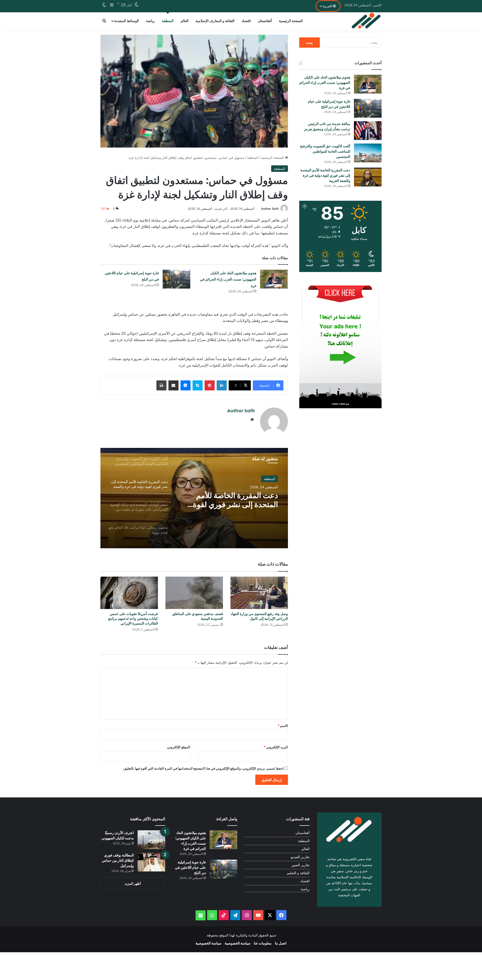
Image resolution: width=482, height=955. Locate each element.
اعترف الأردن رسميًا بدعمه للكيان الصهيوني (117, 835)
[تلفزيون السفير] (366, 20)
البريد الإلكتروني (276, 747)
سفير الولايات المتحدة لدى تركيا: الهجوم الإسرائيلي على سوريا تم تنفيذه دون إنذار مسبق (228, 500)
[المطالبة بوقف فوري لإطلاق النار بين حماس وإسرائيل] (151, 862)
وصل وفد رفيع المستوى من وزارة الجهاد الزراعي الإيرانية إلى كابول (259, 616)
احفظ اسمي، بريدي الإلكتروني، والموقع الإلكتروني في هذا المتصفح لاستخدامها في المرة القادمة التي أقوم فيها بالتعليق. (203, 768)
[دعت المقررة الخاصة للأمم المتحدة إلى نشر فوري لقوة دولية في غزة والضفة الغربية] (368, 177)
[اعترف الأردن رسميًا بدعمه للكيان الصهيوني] (151, 839)
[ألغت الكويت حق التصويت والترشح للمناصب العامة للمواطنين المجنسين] (368, 153)
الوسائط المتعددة (126, 21)
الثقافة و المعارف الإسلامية (215, 21)
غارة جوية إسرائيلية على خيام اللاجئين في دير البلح (329, 104)
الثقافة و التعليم (298, 873)
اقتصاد (246, 21)
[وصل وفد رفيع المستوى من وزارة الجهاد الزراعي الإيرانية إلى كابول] (259, 593)
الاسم (283, 726)
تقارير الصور (300, 865)
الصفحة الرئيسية (291, 21)
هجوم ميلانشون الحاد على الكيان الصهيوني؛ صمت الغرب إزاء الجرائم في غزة (228, 279)
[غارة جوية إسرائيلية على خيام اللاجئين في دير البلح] (176, 279)
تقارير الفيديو (300, 857)
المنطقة (167, 21)
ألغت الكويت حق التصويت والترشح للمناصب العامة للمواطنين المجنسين (325, 151)
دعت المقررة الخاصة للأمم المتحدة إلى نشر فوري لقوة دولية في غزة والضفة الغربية (325, 175)
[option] (194, 498)
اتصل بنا (280, 943)
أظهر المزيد (133, 883)
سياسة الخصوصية (238, 943)
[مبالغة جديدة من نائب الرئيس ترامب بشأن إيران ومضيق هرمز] (368, 130)
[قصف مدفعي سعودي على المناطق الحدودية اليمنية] (194, 593)
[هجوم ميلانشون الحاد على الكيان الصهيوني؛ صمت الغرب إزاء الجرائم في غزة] (274, 279)
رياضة (150, 21)
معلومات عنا (263, 943)
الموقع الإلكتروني (178, 747)
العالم (184, 21)
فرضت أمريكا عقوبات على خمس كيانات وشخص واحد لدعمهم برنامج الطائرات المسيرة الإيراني (133, 618)
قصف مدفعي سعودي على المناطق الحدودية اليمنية (197, 616)
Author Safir (270, 209)
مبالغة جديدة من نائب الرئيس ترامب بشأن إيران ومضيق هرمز (327, 126)
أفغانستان (265, 21)
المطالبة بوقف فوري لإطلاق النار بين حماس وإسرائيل (118, 860)
